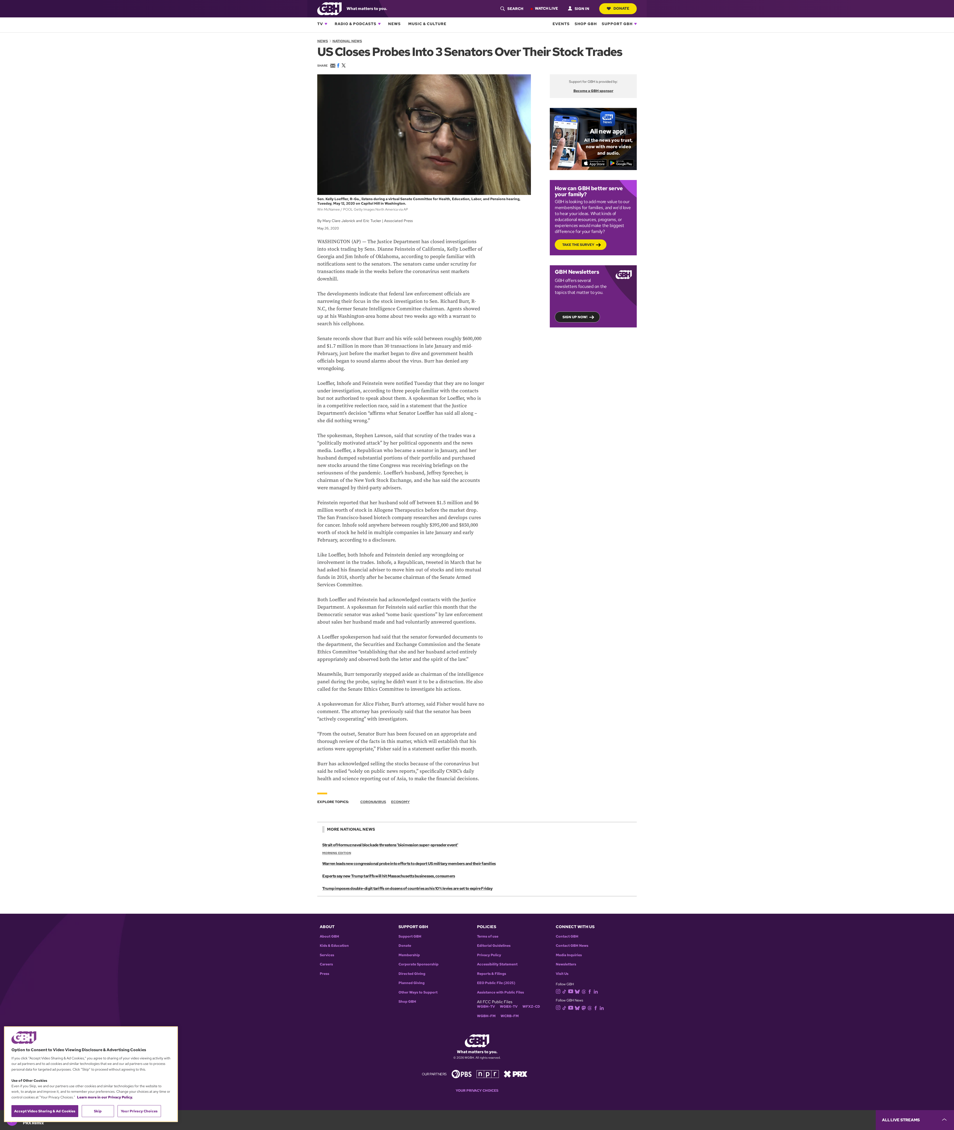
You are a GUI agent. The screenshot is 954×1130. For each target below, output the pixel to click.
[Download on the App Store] (594, 163)
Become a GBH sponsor (593, 91)
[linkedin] (596, 991)
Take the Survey (578, 244)
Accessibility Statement (497, 964)
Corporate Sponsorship (418, 964)
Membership (409, 955)
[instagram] (558, 991)
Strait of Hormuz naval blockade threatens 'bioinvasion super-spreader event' (390, 845)
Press (324, 974)
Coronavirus (373, 802)
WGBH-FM (486, 1016)
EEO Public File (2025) (496, 983)
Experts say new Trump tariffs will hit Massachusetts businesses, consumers (388, 876)
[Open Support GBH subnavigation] (635, 24)
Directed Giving (411, 974)
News (394, 23)
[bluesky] (577, 991)
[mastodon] (584, 1007)
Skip (98, 1111)
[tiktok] (564, 991)
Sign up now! (575, 317)
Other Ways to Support (417, 992)
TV (320, 23)
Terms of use (487, 936)
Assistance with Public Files (500, 992)
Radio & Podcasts (355, 23)
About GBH (329, 936)
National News (347, 41)
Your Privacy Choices (477, 1090)
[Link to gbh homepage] (329, 8)
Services (327, 955)
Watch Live (546, 8)
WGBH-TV (486, 1006)
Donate (621, 8)
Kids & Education (334, 946)
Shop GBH (586, 23)
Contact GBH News (572, 946)
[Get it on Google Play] (621, 163)
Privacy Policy (489, 955)
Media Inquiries (569, 955)
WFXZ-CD (531, 1006)
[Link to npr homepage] (488, 1073)
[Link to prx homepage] (515, 1073)
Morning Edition (336, 853)
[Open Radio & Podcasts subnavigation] (379, 24)
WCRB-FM (510, 1016)
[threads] (584, 991)
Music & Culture (427, 23)
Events (561, 23)
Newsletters (566, 964)
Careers (326, 964)
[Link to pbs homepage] (462, 1073)
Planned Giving (411, 983)
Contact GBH (567, 936)
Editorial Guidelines (494, 946)
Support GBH (617, 23)
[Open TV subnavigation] (326, 24)
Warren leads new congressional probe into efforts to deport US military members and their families (409, 863)
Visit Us (562, 974)
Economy (400, 802)
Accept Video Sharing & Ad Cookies (45, 1111)
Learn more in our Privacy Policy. (105, 1097)
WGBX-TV (508, 1006)
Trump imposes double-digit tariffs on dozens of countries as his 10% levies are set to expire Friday (407, 888)
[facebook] (590, 991)
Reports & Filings (491, 974)
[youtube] (570, 991)
